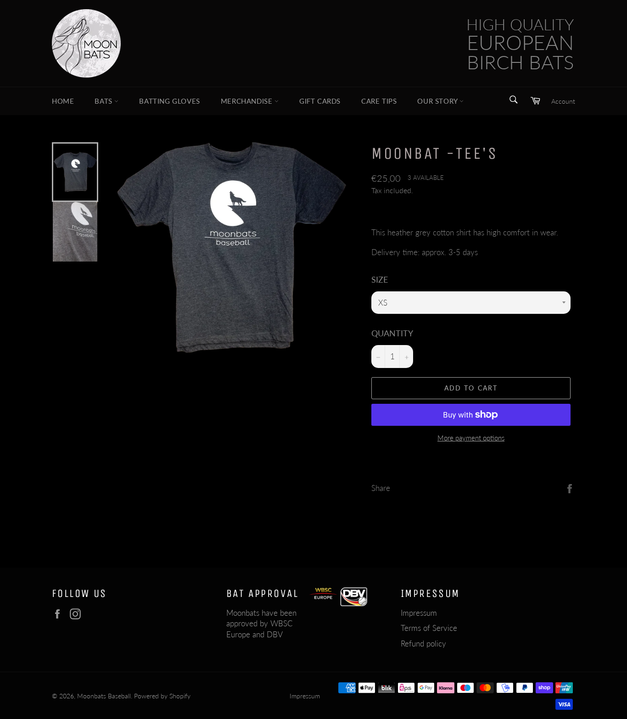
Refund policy (423, 643)
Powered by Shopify (162, 696)
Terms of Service (429, 628)
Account (563, 101)
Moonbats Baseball (104, 696)
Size (379, 279)
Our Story (438, 101)
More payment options (470, 438)
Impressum (419, 613)
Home (63, 101)
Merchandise (247, 101)
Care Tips (379, 101)
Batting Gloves (169, 101)
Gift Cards (320, 101)
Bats (104, 101)
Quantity (392, 333)
